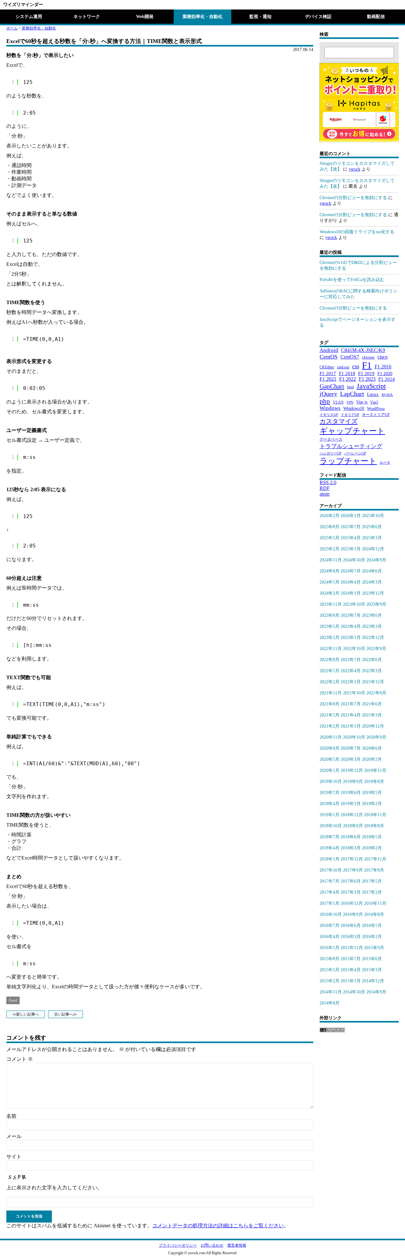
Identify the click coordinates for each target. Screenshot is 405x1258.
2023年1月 (351, 637)
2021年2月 (330, 726)
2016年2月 (372, 936)
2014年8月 (330, 1003)
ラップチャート (348, 461)
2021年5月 (330, 715)
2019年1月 (330, 814)
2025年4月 (351, 537)
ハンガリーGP (330, 453)
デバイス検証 (318, 16)
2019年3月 (351, 803)
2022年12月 (373, 637)
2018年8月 (374, 825)
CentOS (329, 357)
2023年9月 (376, 604)
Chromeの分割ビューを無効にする (353, 197)
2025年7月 (351, 526)
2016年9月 (353, 914)
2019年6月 (351, 792)
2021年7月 (351, 704)
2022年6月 (372, 659)
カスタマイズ (339, 421)
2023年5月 (330, 626)
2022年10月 (354, 648)
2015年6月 (372, 958)
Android (329, 350)
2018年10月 (331, 825)
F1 (367, 365)
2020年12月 (373, 726)
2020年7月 (351, 748)
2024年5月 (330, 582)
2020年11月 (331, 737)
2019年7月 (330, 792)
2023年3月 (372, 626)
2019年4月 (330, 803)
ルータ (385, 462)
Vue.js (361, 402)
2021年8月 (330, 704)
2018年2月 (372, 848)
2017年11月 (375, 859)
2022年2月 (330, 681)
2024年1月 (351, 593)
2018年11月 (375, 814)
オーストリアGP (376, 414)
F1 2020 (384, 373)
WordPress (376, 408)
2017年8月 (374, 870)
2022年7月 (351, 659)
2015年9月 (374, 947)
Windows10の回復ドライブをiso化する (357, 231)
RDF (325, 488)
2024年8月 (330, 571)
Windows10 (353, 408)
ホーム (12, 28)
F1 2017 (328, 373)
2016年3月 (351, 936)
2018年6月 (351, 837)
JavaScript (371, 386)
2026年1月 (351, 515)
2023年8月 (330, 615)
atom (324, 494)
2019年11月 (375, 770)
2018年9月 (353, 825)
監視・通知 (260, 16)
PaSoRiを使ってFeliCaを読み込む (352, 279)
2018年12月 (352, 814)
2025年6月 (372, 526)
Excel (13, 1000)
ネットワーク (86, 16)
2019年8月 (374, 781)
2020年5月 (330, 759)
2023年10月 (354, 604)
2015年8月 (330, 958)
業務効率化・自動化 (202, 16)
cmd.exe (343, 367)
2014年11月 (331, 992)
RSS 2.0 (328, 482)
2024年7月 (351, 571)
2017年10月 (331, 870)
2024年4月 (351, 582)
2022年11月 (331, 648)
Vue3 (374, 402)
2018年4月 (330, 848)
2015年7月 (351, 958)
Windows (330, 408)
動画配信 (376, 16)
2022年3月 (372, 670)
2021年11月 (331, 693)
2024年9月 (376, 560)
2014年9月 (376, 992)
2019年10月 (331, 781)
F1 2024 (386, 379)
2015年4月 (351, 969)
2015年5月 (330, 969)
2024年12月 (373, 549)
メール (14, 1136)
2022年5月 (330, 670)
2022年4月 (351, 670)
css (355, 366)
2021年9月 (376, 693)
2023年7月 (351, 615)
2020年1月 (330, 770)
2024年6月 (372, 571)
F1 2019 (366, 373)
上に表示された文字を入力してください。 (54, 1187)
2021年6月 (372, 704)
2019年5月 (372, 792)
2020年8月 (330, 748)
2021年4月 (351, 715)
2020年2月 (372, 759)
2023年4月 (351, 626)
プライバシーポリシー (178, 1245)
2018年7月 (330, 837)
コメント (19, 1059)
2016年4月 (330, 936)
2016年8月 (374, 914)
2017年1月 (330, 903)
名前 (11, 1116)
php (325, 401)
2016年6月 (351, 925)
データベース (331, 439)
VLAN (338, 402)
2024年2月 (330, 593)
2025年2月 (330, 549)
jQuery (328, 393)
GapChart (332, 386)
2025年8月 (330, 526)
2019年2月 (372, 803)
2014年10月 (354, 992)
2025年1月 (351, 549)
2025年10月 (373, 515)
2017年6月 (351, 881)
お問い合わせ (212, 1245)
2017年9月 (353, 870)
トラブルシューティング (351, 446)
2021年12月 (373, 681)
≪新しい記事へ (25, 1014)
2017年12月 (352, 859)
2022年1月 (351, 681)
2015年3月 (372, 969)
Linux (373, 394)
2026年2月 (330, 515)
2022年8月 (330, 659)
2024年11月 (331, 560)
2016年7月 (330, 925)
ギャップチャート (352, 431)
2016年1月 (330, 947)
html (350, 387)
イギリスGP (329, 414)
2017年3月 (351, 892)
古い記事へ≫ (65, 1014)
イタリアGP (350, 414)
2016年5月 (372, 925)
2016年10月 (331, 914)
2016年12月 (352, 903)
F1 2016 (383, 366)
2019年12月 (352, 770)
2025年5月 (330, 537)
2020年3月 (351, 759)
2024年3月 (372, 582)
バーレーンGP (355, 453)
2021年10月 (354, 693)
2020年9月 (376, 737)
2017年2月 (372, 892)
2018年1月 (330, 859)
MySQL (387, 395)
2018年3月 (351, 848)
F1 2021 (328, 379)
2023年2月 (330, 637)
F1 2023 (367, 379)
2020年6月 (372, 748)
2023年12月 (373, 593)
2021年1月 (351, 726)
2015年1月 (351, 981)
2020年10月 (354, 737)
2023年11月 (331, 604)
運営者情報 (236, 1245)
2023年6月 (372, 615)
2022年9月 (376, 648)
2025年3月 (372, 537)
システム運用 (29, 16)
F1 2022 (347, 379)
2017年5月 (372, 881)
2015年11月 (352, 947)
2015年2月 (330, 981)
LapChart (352, 393)
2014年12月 (373, 981)
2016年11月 (375, 903)
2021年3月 (372, 715)
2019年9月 (353, 781)
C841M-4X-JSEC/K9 (363, 350)
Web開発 (144, 16)
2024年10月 (354, 560)
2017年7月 (330, 881)
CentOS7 (349, 357)
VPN (349, 402)
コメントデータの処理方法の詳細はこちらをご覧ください (218, 1225)
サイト (14, 1156)
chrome (368, 357)
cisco (382, 357)
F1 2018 (347, 373)
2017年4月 (330, 892)
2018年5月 (372, 837)
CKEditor (327, 367)
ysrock (354, 169)
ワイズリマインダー (23, 4)
